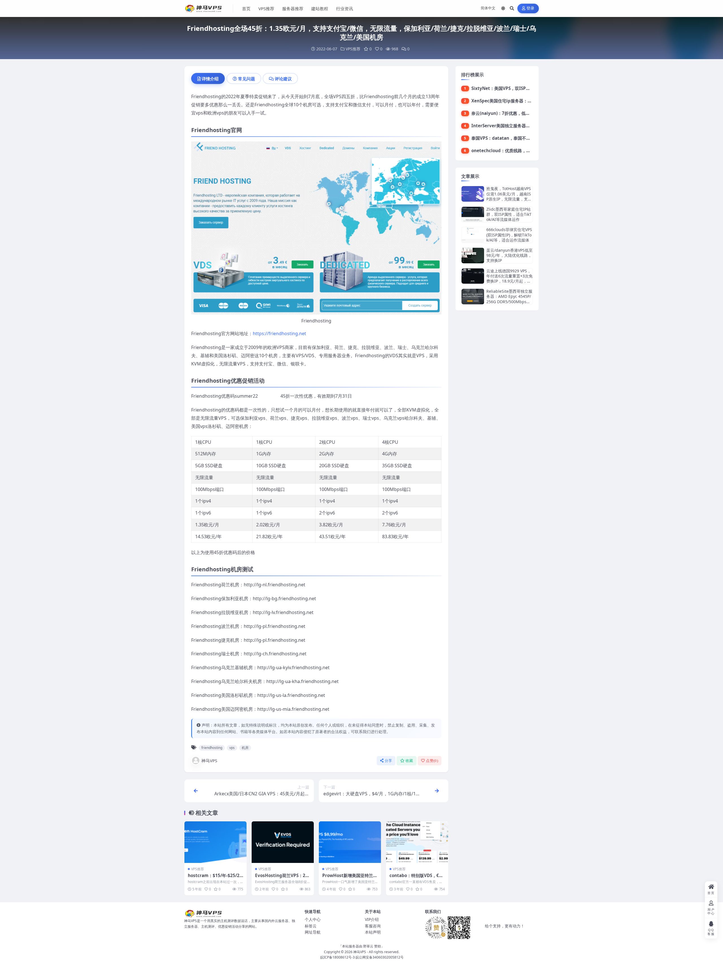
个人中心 (313, 919)
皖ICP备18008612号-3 (337, 957)
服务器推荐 (292, 8)
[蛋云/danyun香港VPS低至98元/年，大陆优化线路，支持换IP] (472, 255)
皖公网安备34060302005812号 (380, 957)
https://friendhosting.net (279, 333)
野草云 (368, 946)
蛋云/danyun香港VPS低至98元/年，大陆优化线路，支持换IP (509, 255)
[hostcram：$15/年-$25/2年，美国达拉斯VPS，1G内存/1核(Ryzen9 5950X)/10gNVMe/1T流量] (215, 842)
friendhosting (211, 747)
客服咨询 (373, 926)
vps (232, 747)
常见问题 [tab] (246, 78)
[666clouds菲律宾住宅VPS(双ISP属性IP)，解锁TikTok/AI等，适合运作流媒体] (472, 235)
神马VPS (209, 760)
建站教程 (319, 8)
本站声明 (373, 932)
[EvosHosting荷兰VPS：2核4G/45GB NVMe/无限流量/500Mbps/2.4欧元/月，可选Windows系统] (283, 842)
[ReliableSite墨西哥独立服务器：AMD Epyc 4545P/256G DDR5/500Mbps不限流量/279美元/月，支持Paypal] (472, 296)
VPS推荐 (266, 8)
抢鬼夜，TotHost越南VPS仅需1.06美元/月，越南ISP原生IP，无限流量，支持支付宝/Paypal (509, 196)
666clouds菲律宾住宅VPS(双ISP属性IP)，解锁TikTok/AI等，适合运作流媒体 (509, 234)
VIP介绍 (372, 919)
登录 (530, 8)
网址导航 (313, 932)
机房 (245, 747)
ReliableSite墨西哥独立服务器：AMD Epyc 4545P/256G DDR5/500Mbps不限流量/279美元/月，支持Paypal (509, 301)
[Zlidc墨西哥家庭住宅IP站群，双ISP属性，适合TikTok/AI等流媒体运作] (472, 214)
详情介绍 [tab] (210, 78)
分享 (388, 761)
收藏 (409, 761)
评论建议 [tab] (283, 78)
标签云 (311, 926)
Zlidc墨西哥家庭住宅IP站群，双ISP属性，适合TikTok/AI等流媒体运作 (509, 214)
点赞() (432, 761)
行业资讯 (344, 8)
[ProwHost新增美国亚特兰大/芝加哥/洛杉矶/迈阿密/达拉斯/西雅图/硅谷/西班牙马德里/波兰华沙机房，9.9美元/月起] (350, 842)
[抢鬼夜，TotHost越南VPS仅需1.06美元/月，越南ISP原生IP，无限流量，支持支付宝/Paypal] (472, 194)
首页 (246, 8)
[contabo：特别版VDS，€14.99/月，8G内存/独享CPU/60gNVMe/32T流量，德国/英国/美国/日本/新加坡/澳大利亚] (417, 842)
